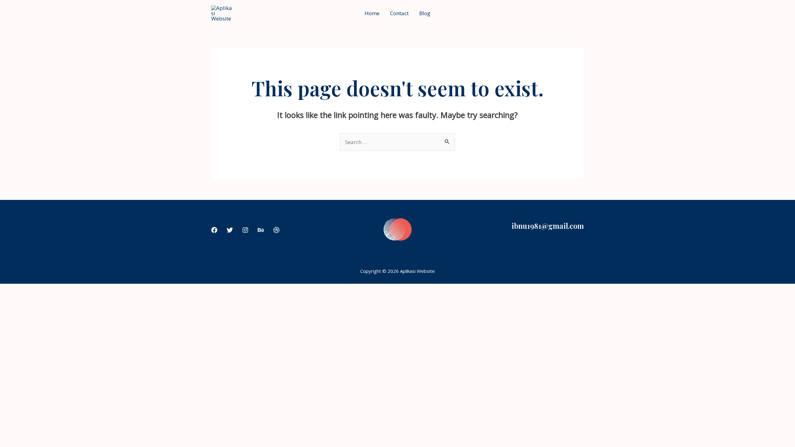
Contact (399, 13)
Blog (424, 13)
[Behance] (261, 230)
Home (372, 13)
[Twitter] (230, 230)
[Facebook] (214, 230)
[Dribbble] (276, 230)
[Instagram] (245, 230)
